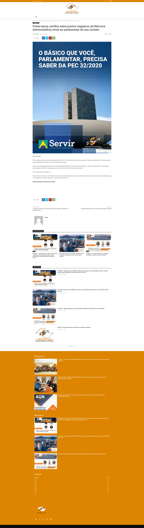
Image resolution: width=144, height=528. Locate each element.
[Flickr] (43, 519)
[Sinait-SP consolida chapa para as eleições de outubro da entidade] (44, 335)
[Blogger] (35, 519)
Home (34, 20)
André (37, 34)
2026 (34, 251)
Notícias (37, 22)
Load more (71, 346)
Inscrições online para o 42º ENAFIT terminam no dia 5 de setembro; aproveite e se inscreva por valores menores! (71, 255)
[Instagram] (107, 1)
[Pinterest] (50, 37)
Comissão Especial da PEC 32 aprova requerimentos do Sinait (96, 208)
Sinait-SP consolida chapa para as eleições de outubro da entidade (73, 327)
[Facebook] (105, 1)
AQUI (50, 172)
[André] (34, 34)
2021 (37, 20)
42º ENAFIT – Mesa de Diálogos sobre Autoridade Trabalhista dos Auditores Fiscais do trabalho (80, 308)
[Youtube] (111, 1)
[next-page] (36, 261)
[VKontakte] (50, 519)
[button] (36, 16)
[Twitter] (109, 1)
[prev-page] (33, 261)
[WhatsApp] (53, 37)
